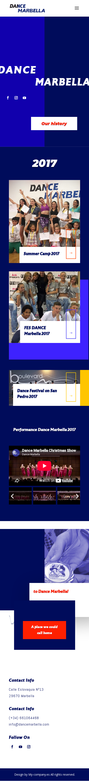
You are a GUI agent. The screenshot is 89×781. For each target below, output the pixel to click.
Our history (54, 123)
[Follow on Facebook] (8, 97)
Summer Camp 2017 (41, 254)
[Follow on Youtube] (24, 97)
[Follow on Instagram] (16, 97)
